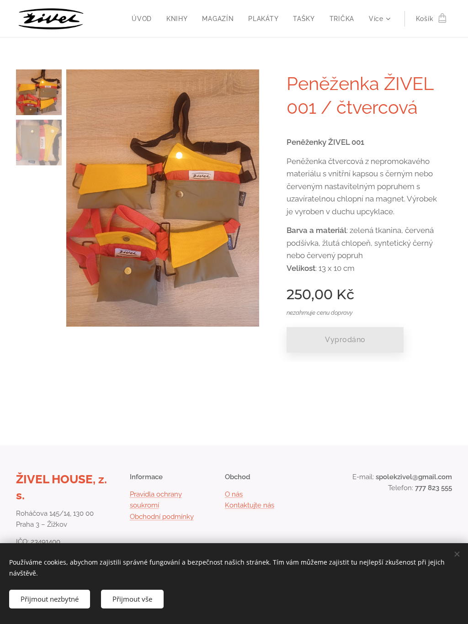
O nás (234, 494)
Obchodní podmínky (162, 517)
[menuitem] (144, 18)
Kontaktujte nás (249, 505)
